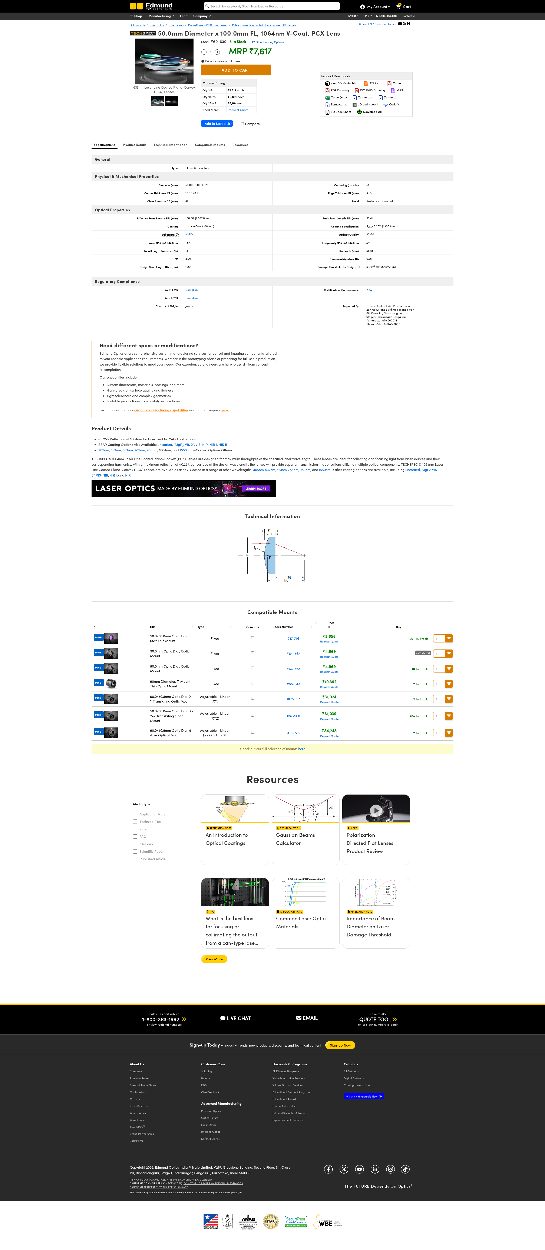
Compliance (137, 1120)
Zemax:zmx (338, 104)
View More (214, 959)
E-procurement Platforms (288, 1120)
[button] (389, 16)
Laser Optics (156, 25)
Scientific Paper (152, 851)
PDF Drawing (339, 90)
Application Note (152, 814)
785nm (140, 450)
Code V (393, 104)
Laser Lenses (176, 25)
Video (144, 829)
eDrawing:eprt (367, 104)
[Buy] (449, 638)
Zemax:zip (390, 97)
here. (225, 410)
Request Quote (238, 110)
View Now (235, 847)
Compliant (191, 290)
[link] (405, 3)
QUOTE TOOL (375, 1019)
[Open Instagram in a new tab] (390, 1171)
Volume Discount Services (287, 1085)
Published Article (153, 859)
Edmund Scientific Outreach (289, 1113)
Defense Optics (210, 1138)
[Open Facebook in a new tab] (328, 1171)
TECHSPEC (137, 1126)
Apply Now (362, 1096)
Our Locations (138, 1092)
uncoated (165, 444)
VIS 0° (189, 444)
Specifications (104, 144)
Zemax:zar (365, 97)
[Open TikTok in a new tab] (405, 1171)
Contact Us (409, 15)
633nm (128, 450)
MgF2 (426, 469)
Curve (396, 83)
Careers (135, 1099)
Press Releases (139, 1106)
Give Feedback (210, 1092)
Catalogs (351, 1071)
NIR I (213, 444)
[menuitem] (140, 15)
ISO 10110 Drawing (372, 90)
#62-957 (293, 699)
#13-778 (293, 732)
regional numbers (170, 1024)
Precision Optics (211, 1111)
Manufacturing (160, 15)
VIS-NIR (202, 444)
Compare (252, 123)
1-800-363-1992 (388, 15)
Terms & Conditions (182, 1179)
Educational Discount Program (291, 1092)
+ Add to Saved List (217, 123)
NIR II (223, 444)
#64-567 (293, 653)
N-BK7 (189, 234)
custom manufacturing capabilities (161, 410)
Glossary (146, 844)
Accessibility (204, 1179)
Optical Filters (209, 1117)
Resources (240, 144)
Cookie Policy (159, 1179)
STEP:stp (375, 83)
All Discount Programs (286, 1071)
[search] (272, 6)
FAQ (143, 836)
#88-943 (293, 683)
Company (200, 15)
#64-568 (293, 668)
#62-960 (293, 716)
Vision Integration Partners (288, 1078)
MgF (178, 444)
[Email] (400, 23)
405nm (103, 450)
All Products (138, 25)
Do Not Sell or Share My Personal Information (213, 1183)
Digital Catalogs (354, 1078)
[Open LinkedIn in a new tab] (375, 1171)
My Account (377, 7)
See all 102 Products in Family (378, 24)
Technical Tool (151, 821)
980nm (152, 450)
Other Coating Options (269, 42)
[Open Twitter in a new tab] (344, 1171)
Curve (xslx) (338, 97)
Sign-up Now (340, 1045)
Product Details (134, 144)
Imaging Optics (210, 1131)
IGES (399, 90)
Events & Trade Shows (143, 1085)
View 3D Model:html (344, 83)
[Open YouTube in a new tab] (359, 1171)
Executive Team (139, 1078)
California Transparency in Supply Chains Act (159, 1187)
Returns (206, 1078)
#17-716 (293, 638)
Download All (372, 111)
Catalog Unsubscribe (357, 1085)
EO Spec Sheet (340, 112)
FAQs (204, 1085)
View (369, 290)
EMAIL (310, 1017)
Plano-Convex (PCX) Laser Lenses (207, 25)
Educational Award (284, 1099)
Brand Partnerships (142, 1133)
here (301, 748)
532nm (116, 450)
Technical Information (170, 144)
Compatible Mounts (210, 144)
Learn (184, 15)
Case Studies (138, 1113)
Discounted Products (285, 1106)
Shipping (206, 1071)
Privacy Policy (139, 1179)
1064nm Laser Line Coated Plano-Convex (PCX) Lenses (264, 25)
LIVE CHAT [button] (239, 1018)
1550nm (186, 450)
